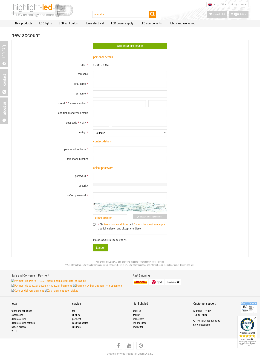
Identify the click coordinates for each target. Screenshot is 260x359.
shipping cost (136, 262)
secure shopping (80, 322)
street (61, 103)
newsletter (138, 327)
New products (23, 23)
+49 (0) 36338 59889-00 (208, 320)
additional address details (73, 113)
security (83, 185)
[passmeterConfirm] (130, 195)
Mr (98, 65)
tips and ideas (139, 322)
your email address (75, 149)
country (81, 132)
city (84, 122)
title (82, 65)
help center (138, 319)
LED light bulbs (68, 23)
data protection (18, 319)
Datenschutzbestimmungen (149, 224)
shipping (76, 315)
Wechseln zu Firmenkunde (130, 45)
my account (239, 4)
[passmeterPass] (130, 176)
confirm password (76, 195)
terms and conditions (116, 224)
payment (76, 319)
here (193, 265)
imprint (136, 315)
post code (71, 122)
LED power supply (122, 23)
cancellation (17, 315)
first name (80, 83)
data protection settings (23, 322)
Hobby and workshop (182, 23)
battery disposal (19, 327)
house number (78, 103)
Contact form (203, 324)
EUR (222, 4)
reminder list (219, 14)
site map (76, 327)
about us (137, 310)
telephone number (77, 159)
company (83, 74)
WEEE (14, 331)
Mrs (107, 65)
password (80, 176)
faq (73, 310)
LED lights (45, 23)
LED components (151, 23)
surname (81, 93)
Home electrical (94, 23)
